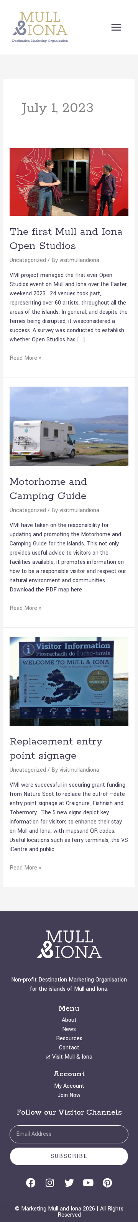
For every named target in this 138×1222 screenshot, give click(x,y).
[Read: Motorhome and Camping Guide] (69, 426)
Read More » (25, 358)
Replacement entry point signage (56, 749)
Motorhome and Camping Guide (48, 489)
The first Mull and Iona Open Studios (66, 239)
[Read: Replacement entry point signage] (69, 681)
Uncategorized (28, 260)
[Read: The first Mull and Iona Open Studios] (69, 182)
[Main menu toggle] (116, 27)
